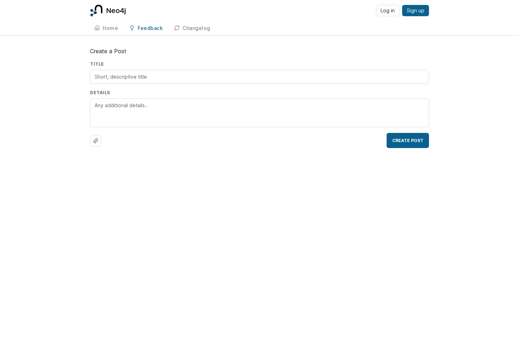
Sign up (415, 10)
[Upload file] (95, 140)
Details (100, 92)
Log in (388, 10)
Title (97, 64)
